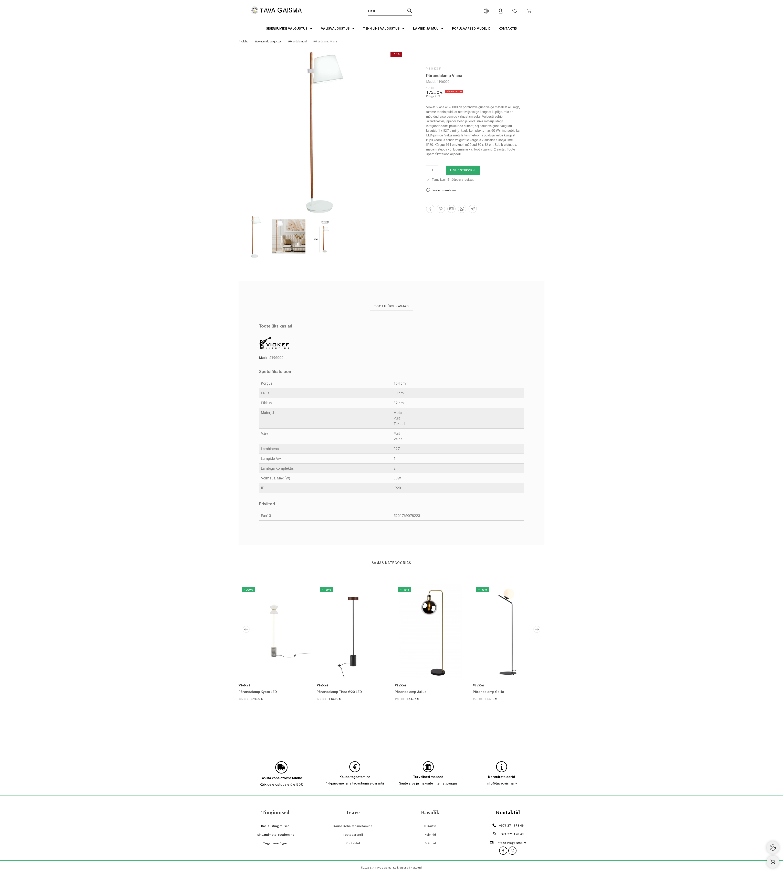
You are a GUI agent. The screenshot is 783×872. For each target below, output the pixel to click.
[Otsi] (409, 11)
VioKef (434, 68)
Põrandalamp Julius (410, 692)
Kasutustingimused (275, 826)
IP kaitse (430, 826)
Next (536, 629)
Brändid (430, 843)
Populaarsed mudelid (471, 28)
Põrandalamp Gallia (488, 692)
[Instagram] (512, 851)
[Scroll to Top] (773, 862)
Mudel (264, 358)
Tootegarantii (353, 834)
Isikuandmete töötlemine (275, 834)
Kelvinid (430, 834)
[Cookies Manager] (773, 847)
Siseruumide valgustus (286, 28)
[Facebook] (503, 851)
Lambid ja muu (426, 28)
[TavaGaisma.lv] (276, 11)
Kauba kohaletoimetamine (352, 826)
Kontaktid (508, 28)
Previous (246, 629)
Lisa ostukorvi (463, 170)
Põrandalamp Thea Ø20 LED (339, 692)
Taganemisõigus (275, 843)
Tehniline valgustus (381, 28)
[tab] (391, 306)
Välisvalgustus (335, 28)
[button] (441, 190)
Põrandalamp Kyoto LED (258, 692)
